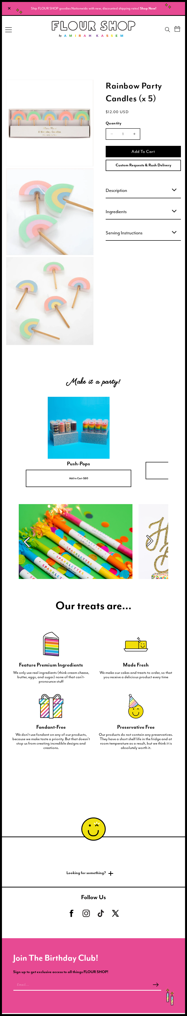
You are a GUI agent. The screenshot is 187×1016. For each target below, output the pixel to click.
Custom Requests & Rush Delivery (143, 165)
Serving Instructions (124, 233)
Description (116, 190)
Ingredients (116, 212)
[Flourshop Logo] (93, 30)
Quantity (113, 123)
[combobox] (171, 30)
